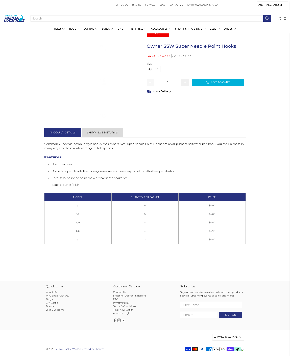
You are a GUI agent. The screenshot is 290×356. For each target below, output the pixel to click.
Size (149, 63)
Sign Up (230, 314)
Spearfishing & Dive (188, 28)
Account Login (121, 313)
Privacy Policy (121, 302)
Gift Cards (122, 5)
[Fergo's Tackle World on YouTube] (123, 321)
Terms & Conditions (124, 306)
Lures (106, 28)
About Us (51, 292)
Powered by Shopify (92, 348)
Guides (228, 28)
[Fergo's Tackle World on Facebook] (114, 321)
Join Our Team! (55, 309)
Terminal (137, 28)
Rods (72, 28)
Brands (136, 5)
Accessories (159, 28)
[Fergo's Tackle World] (14, 18)
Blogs (49, 299)
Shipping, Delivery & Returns (129, 295)
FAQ (115, 299)
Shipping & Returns (102, 132)
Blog (162, 5)
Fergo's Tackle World (67, 348)
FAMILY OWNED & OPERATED (202, 5)
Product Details (62, 132)
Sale (213, 28)
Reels (58, 28)
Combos (89, 28)
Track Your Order (123, 309)
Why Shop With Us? (57, 295)
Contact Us (176, 5)
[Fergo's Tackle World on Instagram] (119, 321)
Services (150, 5)
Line (120, 28)
